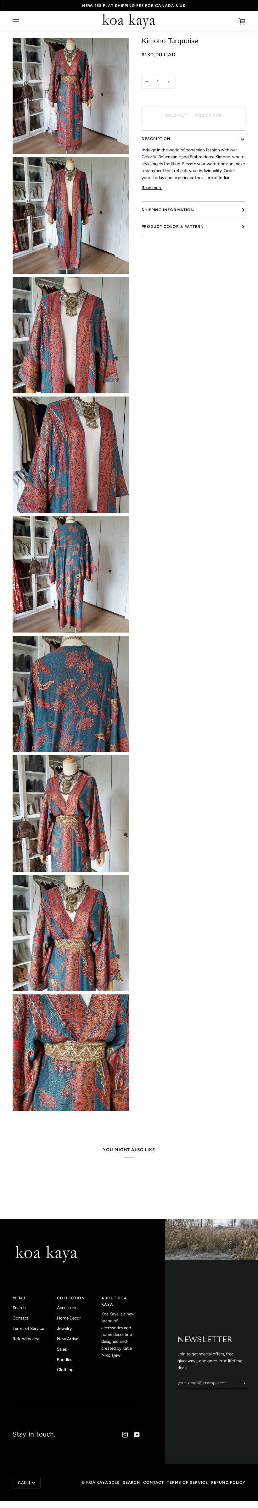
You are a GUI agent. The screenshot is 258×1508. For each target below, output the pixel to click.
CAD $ (24, 1482)
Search (19, 1307)
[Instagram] (125, 1435)
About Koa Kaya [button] (114, 1301)
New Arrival (68, 1338)
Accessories (68, 1307)
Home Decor (69, 1317)
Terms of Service (28, 1328)
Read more (152, 187)
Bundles (64, 1359)
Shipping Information (168, 209)
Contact (20, 1317)
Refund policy (26, 1338)
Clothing (65, 1369)
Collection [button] (71, 1298)
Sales (62, 1349)
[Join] (237, 1383)
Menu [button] (19, 1298)
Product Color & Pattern (173, 226)
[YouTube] (137, 1435)
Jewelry (64, 1328)
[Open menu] (22, 21)
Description (156, 138)
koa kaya (97, 1482)
